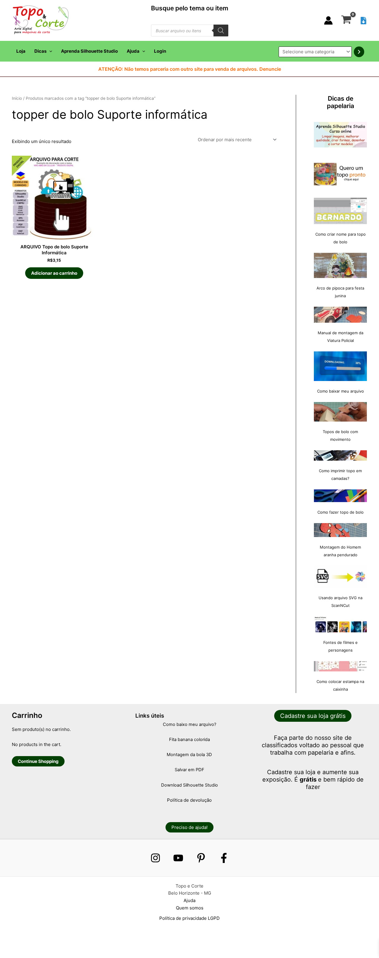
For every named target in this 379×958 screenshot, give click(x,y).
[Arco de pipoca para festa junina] (340, 265)
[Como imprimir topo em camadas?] (340, 455)
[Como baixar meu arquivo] (340, 366)
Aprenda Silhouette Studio (89, 51)
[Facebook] (224, 858)
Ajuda (133, 51)
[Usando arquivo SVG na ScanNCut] (340, 577)
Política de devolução (189, 800)
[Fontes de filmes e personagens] (340, 624)
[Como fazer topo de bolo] (340, 495)
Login (160, 51)
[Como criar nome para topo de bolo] (340, 211)
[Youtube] (178, 858)
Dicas (40, 51)
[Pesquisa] (220, 30)
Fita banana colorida (189, 739)
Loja (20, 51)
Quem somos (189, 908)
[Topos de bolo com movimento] (340, 411)
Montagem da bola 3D (189, 754)
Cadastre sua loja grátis (313, 715)
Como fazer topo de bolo (340, 512)
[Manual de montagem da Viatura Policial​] (340, 315)
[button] (49, 51)
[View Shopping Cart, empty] (346, 20)
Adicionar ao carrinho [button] (54, 273)
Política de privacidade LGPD (189, 918)
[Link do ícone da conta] (328, 20)
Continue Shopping (38, 761)
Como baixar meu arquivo (340, 391)
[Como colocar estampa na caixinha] (340, 666)
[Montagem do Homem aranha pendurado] (340, 530)
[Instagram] (155, 858)
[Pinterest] (201, 858)
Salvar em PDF (189, 769)
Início (17, 98)
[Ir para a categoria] (359, 51)
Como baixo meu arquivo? (189, 724)
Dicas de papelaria (340, 102)
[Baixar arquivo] (363, 20)
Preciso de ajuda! (189, 827)
